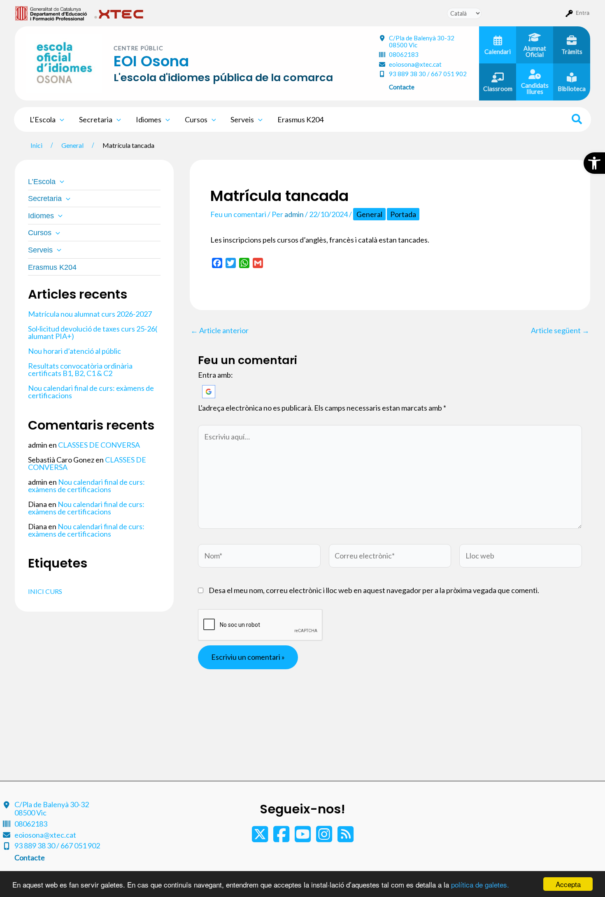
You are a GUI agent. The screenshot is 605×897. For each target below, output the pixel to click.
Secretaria (95, 119)
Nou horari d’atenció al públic (74, 350)
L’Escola (43, 119)
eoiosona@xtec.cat (415, 64)
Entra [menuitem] (582, 12)
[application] (60, 119)
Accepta (568, 884)
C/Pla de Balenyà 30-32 (421, 41)
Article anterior (220, 330)
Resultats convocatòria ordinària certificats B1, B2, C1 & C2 (80, 369)
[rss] (345, 838)
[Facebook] (282, 838)
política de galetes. (480, 884)
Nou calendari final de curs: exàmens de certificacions (91, 391)
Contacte (401, 87)
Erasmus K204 (300, 119)
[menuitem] (51, 12)
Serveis (242, 119)
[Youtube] (303, 838)
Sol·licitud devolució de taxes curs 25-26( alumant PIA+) (92, 332)
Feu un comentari (238, 214)
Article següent (560, 330)
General (369, 214)
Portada (403, 214)
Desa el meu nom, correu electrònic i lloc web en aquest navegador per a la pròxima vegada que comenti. (374, 590)
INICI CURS (45, 591)
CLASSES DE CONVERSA (99, 444)
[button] (594, 163)
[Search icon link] (577, 120)
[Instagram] (324, 838)
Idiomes (148, 119)
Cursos (196, 119)
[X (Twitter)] (260, 838)
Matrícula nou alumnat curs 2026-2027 (90, 313)
